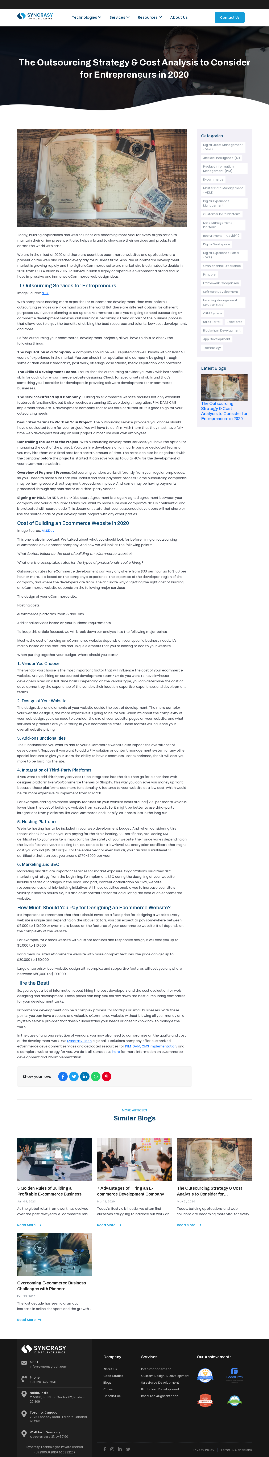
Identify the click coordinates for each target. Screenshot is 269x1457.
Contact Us (230, 17)
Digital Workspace (216, 244)
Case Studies (113, 1376)
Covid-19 (232, 236)
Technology (212, 348)
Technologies (85, 17)
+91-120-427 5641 (43, 1382)
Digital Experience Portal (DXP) (221, 255)
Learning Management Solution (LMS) (220, 302)
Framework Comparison (221, 283)
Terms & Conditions (236, 1450)
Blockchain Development (222, 330)
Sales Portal (211, 322)
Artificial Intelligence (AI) (221, 158)
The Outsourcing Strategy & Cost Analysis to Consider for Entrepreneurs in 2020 (209, 1191)
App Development (216, 339)
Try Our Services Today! (171, 4)
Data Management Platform (217, 225)
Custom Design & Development (165, 1376)
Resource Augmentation (159, 1396)
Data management (156, 1369)
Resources (148, 17)
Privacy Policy (203, 1450)
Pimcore (209, 274)
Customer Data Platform (221, 214)
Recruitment (212, 236)
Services (117, 17)
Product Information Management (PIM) (218, 168)
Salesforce (235, 322)
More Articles (134, 1110)
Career (108, 1389)
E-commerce (213, 179)
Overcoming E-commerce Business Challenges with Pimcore (51, 1286)
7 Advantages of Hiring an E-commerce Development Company (130, 1191)
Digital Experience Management (216, 203)
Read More (26, 1225)
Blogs (107, 1382)
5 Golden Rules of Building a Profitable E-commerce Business (49, 1191)
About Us (179, 17)
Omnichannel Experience (222, 266)
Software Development (220, 292)
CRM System (212, 313)
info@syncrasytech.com (48, 1367)
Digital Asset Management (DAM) (223, 147)
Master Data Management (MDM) (223, 190)
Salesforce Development (160, 1382)
